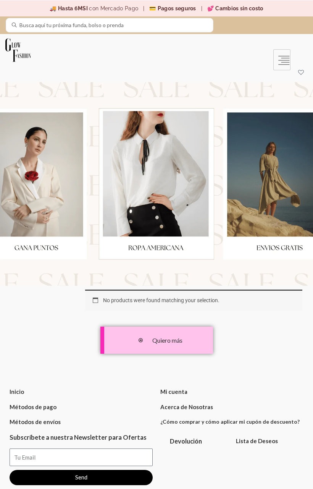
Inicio (17, 391)
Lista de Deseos (257, 440)
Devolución (186, 441)
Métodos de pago (33, 406)
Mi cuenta (173, 391)
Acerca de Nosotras (186, 406)
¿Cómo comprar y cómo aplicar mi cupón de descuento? (230, 421)
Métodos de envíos (35, 421)
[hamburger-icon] (281, 59)
